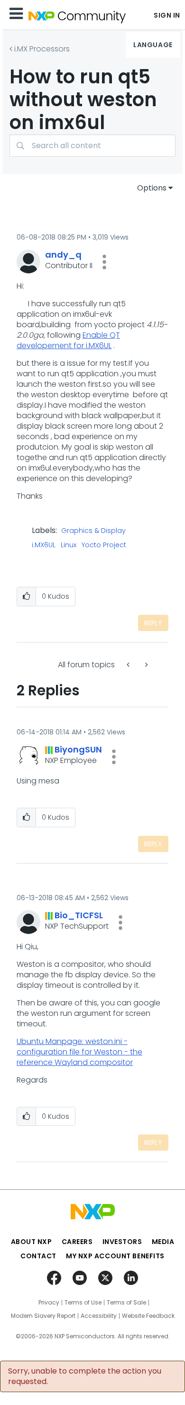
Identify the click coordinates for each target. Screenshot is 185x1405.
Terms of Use (83, 1302)
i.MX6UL (44, 545)
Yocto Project (104, 545)
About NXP (31, 1241)
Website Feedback (148, 1316)
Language (152, 45)
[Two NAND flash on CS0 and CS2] (145, 664)
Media (163, 1241)
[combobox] (92, 145)
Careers (77, 1241)
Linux (68, 545)
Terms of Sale (126, 1302)
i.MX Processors (42, 48)
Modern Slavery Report (43, 1316)
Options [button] (151, 187)
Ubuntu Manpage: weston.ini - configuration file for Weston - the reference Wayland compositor (79, 1052)
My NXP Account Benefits (115, 1256)
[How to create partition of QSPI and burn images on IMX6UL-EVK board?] (129, 664)
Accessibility (99, 1316)
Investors (122, 1241)
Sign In (167, 15)
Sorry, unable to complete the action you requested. (84, 1376)
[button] (104, 262)
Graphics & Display (93, 531)
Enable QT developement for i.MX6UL (68, 340)
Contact (38, 1256)
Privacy (48, 1302)
